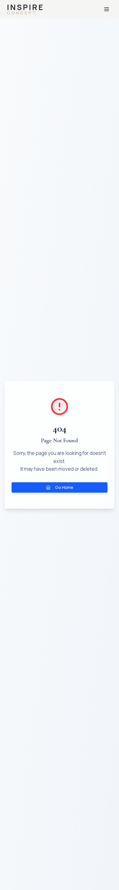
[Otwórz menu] (106, 9)
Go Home (64, 487)
